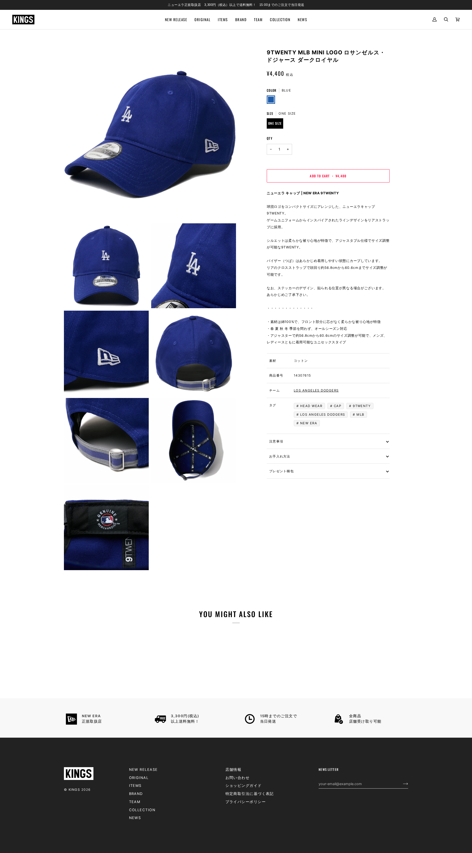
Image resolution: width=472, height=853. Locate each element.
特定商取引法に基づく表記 (249, 794)
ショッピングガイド (243, 785)
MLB (360, 414)
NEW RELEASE (143, 769)
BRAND (136, 794)
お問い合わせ (237, 778)
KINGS (74, 790)
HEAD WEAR (311, 406)
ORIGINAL (139, 778)
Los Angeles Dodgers (316, 390)
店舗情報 (233, 769)
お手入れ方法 (279, 456)
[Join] (401, 784)
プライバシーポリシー (245, 802)
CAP (337, 406)
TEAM (135, 802)
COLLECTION (142, 810)
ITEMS (135, 785)
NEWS (135, 818)
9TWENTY (362, 406)
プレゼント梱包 (281, 470)
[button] (222, 19)
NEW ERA (308, 423)
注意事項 (276, 441)
